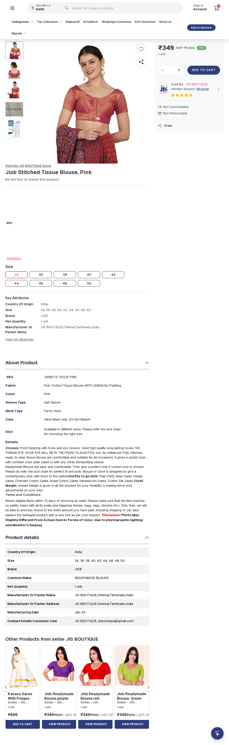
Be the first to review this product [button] (32, 179)
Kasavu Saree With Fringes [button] (20, 696)
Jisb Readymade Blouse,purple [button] (59, 696)
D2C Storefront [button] (145, 22)
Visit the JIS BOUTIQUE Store (28, 166)
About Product (21, 363)
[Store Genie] (217, 733)
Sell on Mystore (201, 27)
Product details (22, 537)
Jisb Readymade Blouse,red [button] (95, 696)
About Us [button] (165, 22)
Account (200, 7)
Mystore (202, 89)
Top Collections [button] (48, 22)
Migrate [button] (17, 33)
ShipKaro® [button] (73, 22)
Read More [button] (14, 258)
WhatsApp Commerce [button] (116, 22)
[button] (12, 8)
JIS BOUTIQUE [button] (189, 84)
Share (167, 126)
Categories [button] (21, 22)
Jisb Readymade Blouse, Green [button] (131, 696)
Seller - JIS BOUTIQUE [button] (16, 702)
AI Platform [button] (90, 22)
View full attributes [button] (19, 339)
